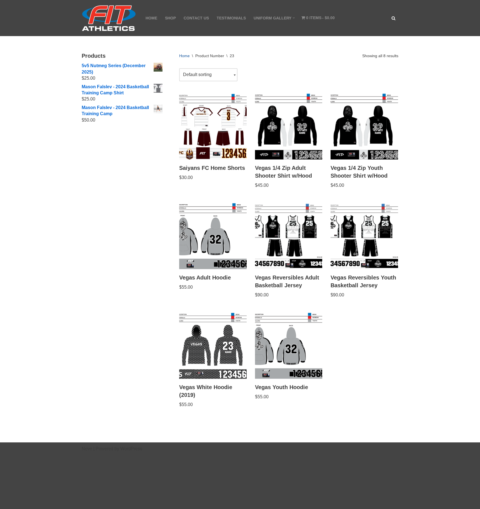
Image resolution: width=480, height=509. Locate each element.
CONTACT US (196, 18)
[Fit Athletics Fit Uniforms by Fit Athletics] (109, 18)
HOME (151, 18)
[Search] (393, 18)
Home (184, 56)
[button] (294, 18)
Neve (87, 448)
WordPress (131, 448)
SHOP (170, 18)
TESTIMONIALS (231, 18)
